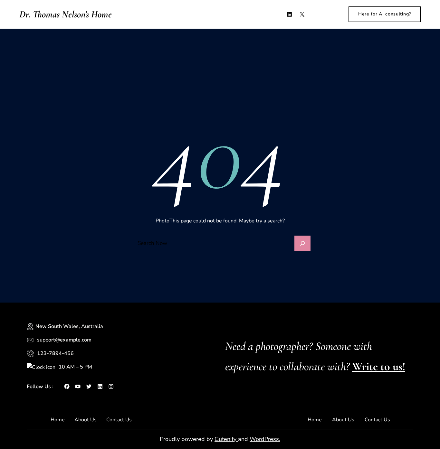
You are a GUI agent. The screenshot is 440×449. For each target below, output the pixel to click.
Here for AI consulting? (384, 14)
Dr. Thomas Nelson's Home (65, 14)
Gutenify (226, 439)
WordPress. (265, 439)
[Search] (302, 243)
